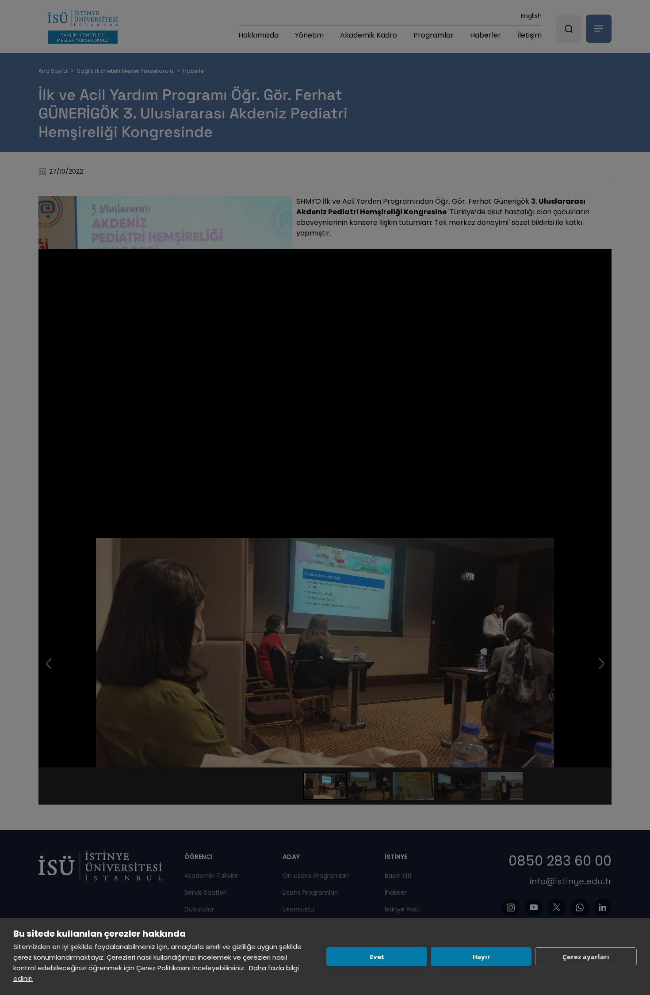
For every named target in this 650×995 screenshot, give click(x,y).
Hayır (481, 956)
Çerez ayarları (585, 956)
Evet (377, 956)
